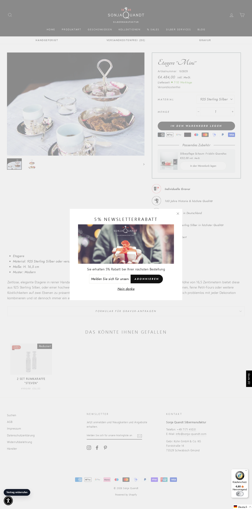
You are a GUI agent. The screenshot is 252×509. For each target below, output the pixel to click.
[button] (242, 507)
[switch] (240, 494)
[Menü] (246, 471)
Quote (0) (249, 378)
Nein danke (126, 288)
